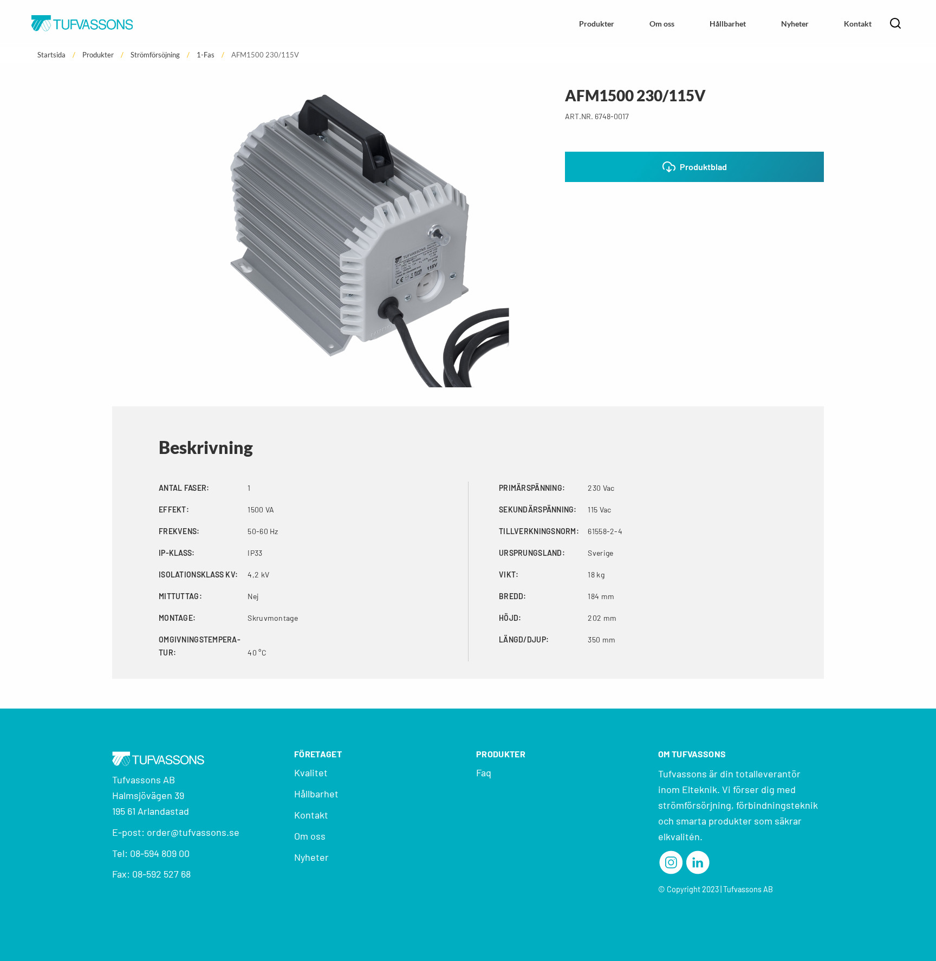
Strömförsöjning (155, 55)
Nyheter (795, 23)
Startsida (51, 55)
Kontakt (858, 23)
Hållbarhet (728, 23)
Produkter (596, 23)
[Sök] (897, 23)
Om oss (661, 23)
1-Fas (205, 55)
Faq (483, 772)
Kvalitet (311, 772)
